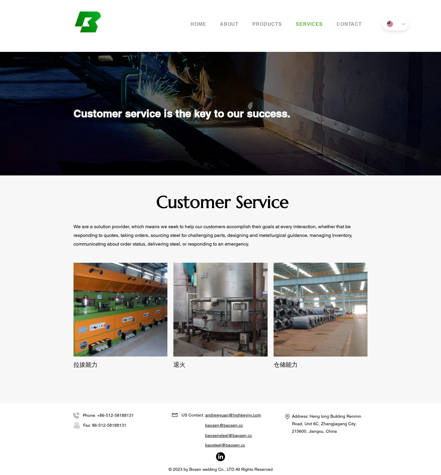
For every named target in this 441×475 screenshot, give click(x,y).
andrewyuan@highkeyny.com (233, 415)
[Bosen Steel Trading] (220, 456)
